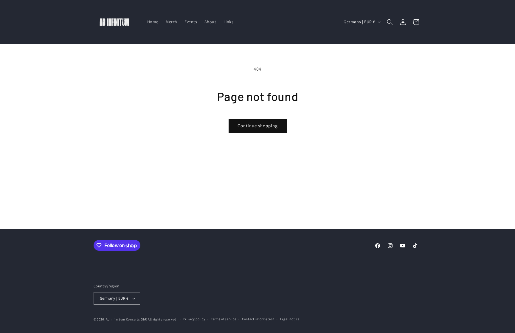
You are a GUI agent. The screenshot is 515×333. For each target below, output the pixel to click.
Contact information (258, 319)
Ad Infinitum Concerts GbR (126, 319)
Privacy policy (194, 319)
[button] (389, 22)
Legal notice (289, 319)
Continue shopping (258, 125)
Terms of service (223, 319)
